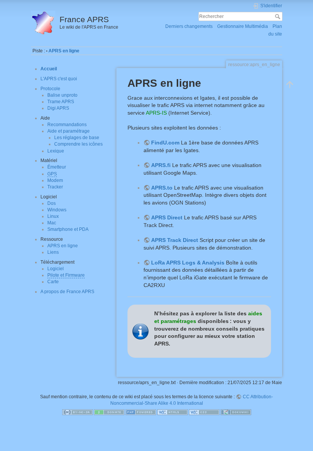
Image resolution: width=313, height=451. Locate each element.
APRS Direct (166, 217)
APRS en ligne (63, 51)
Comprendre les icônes (78, 144)
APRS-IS (156, 113)
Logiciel (55, 268)
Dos (51, 203)
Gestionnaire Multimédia (242, 26)
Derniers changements (189, 26)
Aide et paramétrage (68, 131)
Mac (51, 223)
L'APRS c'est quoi (58, 78)
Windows (56, 210)
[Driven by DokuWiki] (236, 412)
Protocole (50, 88)
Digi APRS (58, 108)
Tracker (55, 187)
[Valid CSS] (204, 412)
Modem (55, 180)
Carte (53, 281)
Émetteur (56, 167)
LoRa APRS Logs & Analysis (187, 263)
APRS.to (162, 188)
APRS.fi (161, 165)
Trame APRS (60, 101)
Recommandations (67, 124)
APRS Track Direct (174, 240)
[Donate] (109, 412)
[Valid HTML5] (172, 412)
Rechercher (278, 16)
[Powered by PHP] (141, 412)
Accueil (48, 68)
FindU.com (165, 143)
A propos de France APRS (67, 291)
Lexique (55, 151)
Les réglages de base (76, 137)
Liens (53, 252)
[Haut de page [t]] (289, 84)
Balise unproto (62, 95)
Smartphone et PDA (68, 229)
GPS (52, 174)
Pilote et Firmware (66, 275)
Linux (53, 216)
